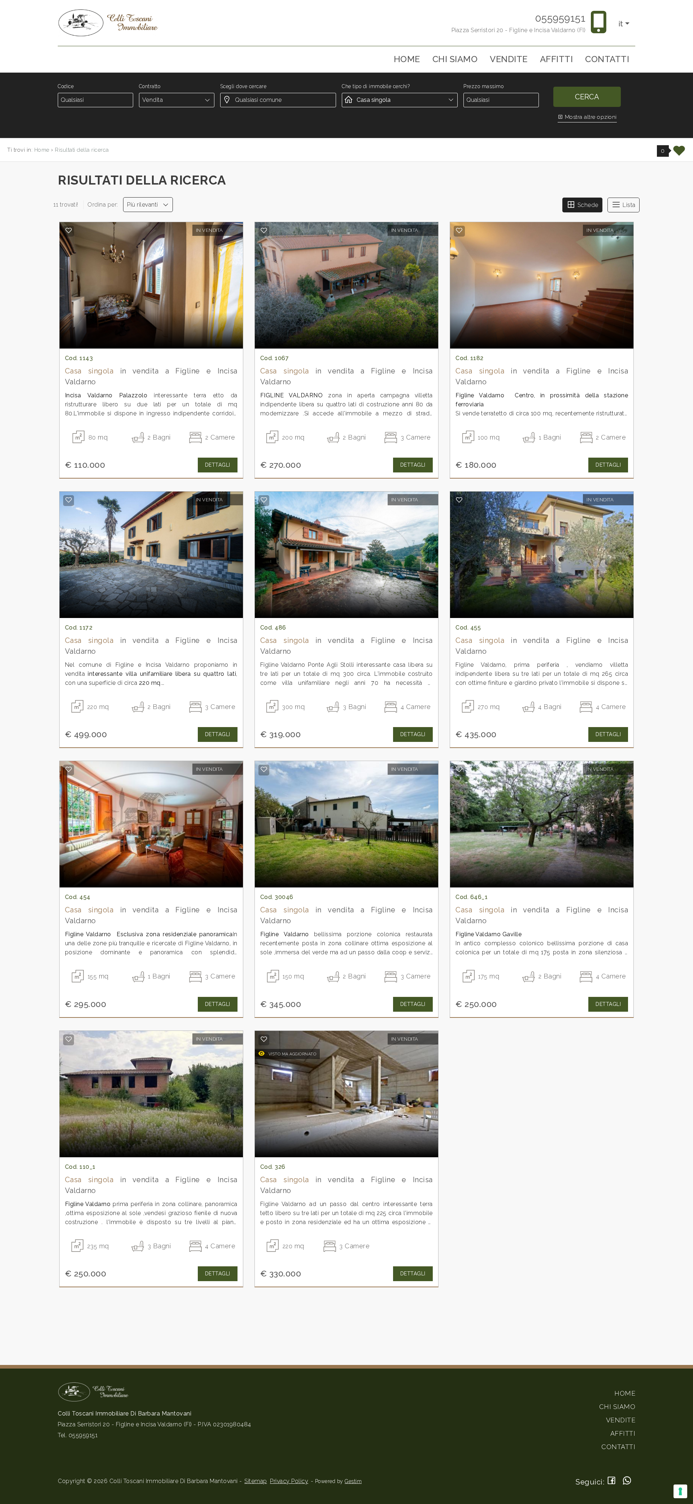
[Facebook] (611, 1481)
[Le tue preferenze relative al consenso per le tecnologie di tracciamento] (680, 1491)
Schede (587, 205)
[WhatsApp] (627, 1481)
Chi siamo (455, 59)
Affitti (556, 59)
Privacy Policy (289, 1481)
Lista (628, 205)
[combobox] (176, 100)
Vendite (509, 59)
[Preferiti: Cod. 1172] (69, 500)
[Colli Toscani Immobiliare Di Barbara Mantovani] (108, 22)
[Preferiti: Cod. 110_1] (69, 1039)
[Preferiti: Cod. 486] (264, 500)
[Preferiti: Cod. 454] (69, 769)
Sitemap (255, 1481)
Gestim (353, 1481)
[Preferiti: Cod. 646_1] (459, 769)
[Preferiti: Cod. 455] (459, 500)
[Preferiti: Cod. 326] (264, 1039)
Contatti (607, 59)
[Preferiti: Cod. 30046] (264, 769)
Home (407, 59)
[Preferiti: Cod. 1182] (459, 230)
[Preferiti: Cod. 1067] (264, 230)
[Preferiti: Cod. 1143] (69, 230)
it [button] (621, 24)
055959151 (560, 18)
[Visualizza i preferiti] (679, 153)
